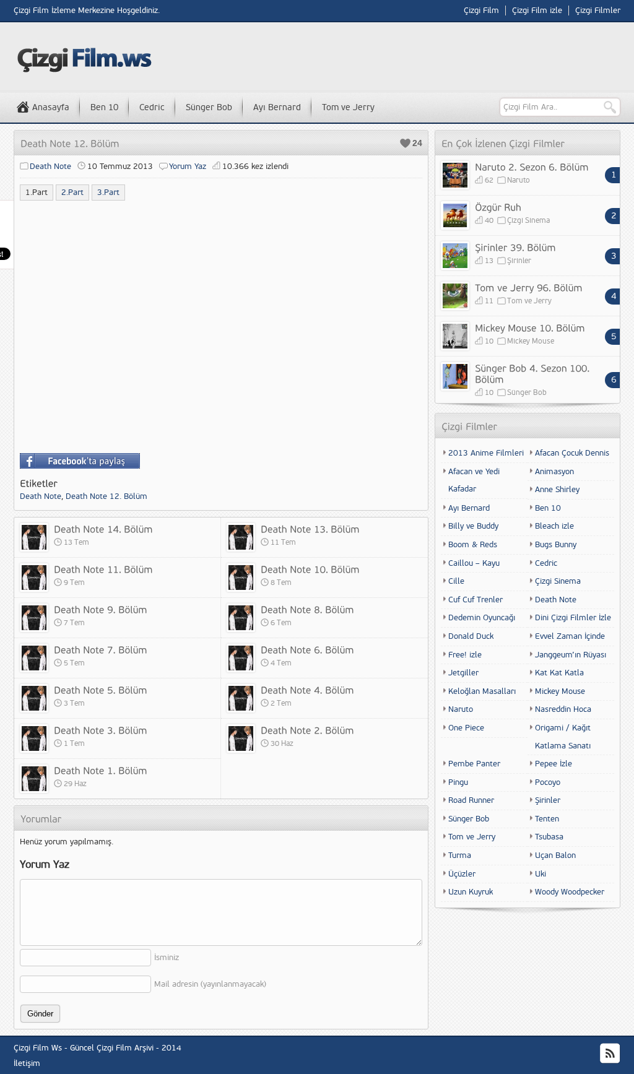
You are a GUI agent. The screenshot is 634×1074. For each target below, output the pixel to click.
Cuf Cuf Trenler (475, 600)
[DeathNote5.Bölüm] (100, 689)
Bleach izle (554, 526)
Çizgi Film (481, 10)
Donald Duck (470, 636)
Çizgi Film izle (537, 10)
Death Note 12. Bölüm (106, 496)
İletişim (27, 1063)
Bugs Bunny (555, 545)
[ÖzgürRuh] (498, 206)
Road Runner (471, 800)
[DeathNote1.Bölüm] (100, 770)
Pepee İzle (553, 764)
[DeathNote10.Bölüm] (310, 568)
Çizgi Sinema (528, 220)
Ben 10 (104, 107)
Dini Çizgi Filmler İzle (573, 618)
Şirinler (519, 261)
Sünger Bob (209, 107)
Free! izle (465, 655)
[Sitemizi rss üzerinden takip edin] (609, 1053)
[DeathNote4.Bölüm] (307, 689)
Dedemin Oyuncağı (481, 618)
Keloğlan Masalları (482, 691)
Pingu (458, 782)
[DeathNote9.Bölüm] (100, 609)
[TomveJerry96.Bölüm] (529, 287)
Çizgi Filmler (597, 10)
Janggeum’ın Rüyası (570, 655)
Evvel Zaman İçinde (570, 636)
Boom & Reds (472, 545)
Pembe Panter (474, 764)
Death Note (50, 166)
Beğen (405, 143)
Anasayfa (50, 107)
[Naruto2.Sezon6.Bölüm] (532, 166)
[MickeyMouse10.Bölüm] (530, 327)
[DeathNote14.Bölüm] (103, 528)
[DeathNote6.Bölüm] (307, 649)
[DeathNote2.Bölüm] (307, 729)
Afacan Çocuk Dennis (572, 453)
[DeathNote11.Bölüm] (103, 568)
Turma (459, 855)
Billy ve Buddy (473, 526)
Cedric (152, 107)
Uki (540, 874)
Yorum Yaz (187, 166)
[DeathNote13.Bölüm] (310, 528)
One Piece (466, 728)
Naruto (518, 180)
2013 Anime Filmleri (486, 453)
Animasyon (554, 472)
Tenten (547, 819)
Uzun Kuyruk (470, 892)
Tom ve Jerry (348, 107)
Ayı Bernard (277, 107)
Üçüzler (462, 874)
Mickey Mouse (530, 341)
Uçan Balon (555, 855)
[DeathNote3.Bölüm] (100, 729)
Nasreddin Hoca (563, 709)
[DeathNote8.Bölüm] (307, 609)
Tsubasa (549, 837)
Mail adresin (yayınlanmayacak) (210, 984)
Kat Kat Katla (559, 673)
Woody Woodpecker (569, 892)
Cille (456, 581)
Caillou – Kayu (474, 563)
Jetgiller (463, 673)
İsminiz (166, 958)
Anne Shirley (557, 490)
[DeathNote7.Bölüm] (100, 649)
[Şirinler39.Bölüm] (515, 247)
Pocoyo (547, 782)
